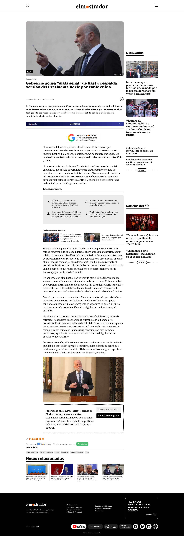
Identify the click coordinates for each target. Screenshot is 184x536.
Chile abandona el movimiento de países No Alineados (139, 151)
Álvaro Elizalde (32, 452)
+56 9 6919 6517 (31, 512)
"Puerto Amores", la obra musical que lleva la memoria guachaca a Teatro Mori (142, 239)
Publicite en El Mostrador (103, 506)
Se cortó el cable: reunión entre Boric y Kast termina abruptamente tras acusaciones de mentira (71, 237)
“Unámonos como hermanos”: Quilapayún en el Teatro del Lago (140, 253)
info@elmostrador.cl (42, 512)
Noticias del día (137, 206)
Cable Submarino (46, 452)
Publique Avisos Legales (103, 508)
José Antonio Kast (77, 452)
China (57, 452)
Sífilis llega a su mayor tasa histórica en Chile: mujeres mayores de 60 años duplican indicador (65, 204)
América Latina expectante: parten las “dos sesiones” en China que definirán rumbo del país (36, 478)
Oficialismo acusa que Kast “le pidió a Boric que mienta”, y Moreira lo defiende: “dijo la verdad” (62, 478)
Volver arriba (30, 526)
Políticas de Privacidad (74, 512)
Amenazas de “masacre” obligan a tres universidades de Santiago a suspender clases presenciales (66, 214)
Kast (87, 452)
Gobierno (64, 452)
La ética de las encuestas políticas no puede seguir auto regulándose (139, 162)
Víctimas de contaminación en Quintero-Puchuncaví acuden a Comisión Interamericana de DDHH (140, 128)
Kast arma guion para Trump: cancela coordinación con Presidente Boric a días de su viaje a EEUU (87, 479)
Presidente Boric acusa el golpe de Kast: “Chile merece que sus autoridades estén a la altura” (112, 478)
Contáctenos (99, 511)
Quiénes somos (72, 505)
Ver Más (141, 170)
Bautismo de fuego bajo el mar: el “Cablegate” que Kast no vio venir (112, 237)
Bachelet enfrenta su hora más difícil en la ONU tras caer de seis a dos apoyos (104, 214)
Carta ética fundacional (75, 507)
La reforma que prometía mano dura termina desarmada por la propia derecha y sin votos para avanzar (141, 88)
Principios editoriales (74, 509)
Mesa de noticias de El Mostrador (41, 99)
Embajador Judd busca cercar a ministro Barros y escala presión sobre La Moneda (104, 202)
